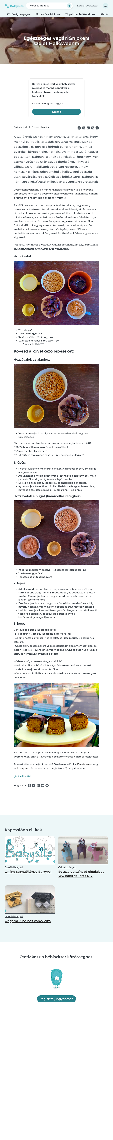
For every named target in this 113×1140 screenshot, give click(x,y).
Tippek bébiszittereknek (80, 14)
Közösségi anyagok (18, 14)
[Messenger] (97, 128)
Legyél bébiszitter (87, 5)
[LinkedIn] (88, 128)
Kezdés (56, 111)
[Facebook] (79, 128)
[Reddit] (92, 128)
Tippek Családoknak (48, 14)
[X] (84, 128)
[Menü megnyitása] (105, 6)
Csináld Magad (23, 776)
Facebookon (84, 764)
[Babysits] (14, 5)
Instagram (23, 768)
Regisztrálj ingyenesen (56, 999)
